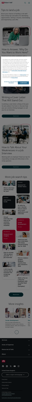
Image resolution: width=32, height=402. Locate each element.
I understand (23, 82)
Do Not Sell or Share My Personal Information (11, 82)
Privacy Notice (14, 77)
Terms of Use (23, 74)
